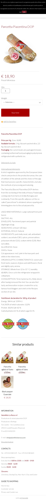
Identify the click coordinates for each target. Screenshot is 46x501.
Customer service (7, 489)
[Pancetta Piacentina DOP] (20, 66)
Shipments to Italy (8, 162)
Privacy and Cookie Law (9, 492)
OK (24, 12)
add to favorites (9, 121)
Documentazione (7, 442)
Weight (4, 98)
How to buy (5, 486)
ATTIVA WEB (24, 498)
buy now (15, 112)
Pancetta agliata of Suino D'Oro (7, 369)
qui (20, 12)
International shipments (10, 169)
